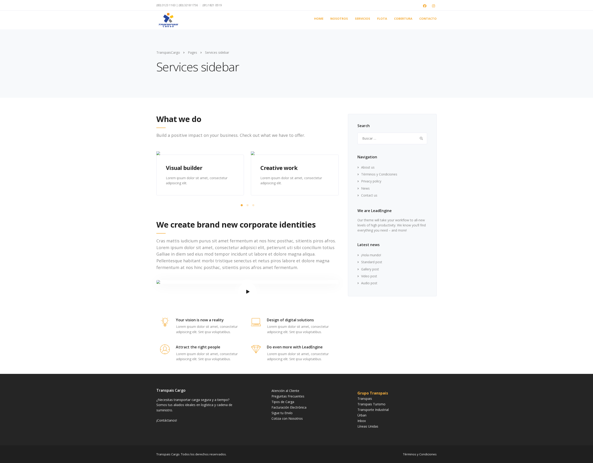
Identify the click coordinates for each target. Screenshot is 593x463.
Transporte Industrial (373, 409)
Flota (382, 18)
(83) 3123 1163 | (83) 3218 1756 (177, 5)
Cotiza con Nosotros (287, 418)
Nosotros (339, 18)
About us (368, 167)
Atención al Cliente (285, 390)
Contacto (428, 18)
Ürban (361, 415)
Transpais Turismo (371, 404)
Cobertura (403, 18)
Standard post (371, 262)
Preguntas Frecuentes (287, 396)
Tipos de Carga (282, 402)
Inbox (361, 421)
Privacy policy (371, 181)
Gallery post (370, 269)
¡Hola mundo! (371, 255)
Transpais (364, 398)
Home (318, 18)
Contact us (369, 195)
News (365, 188)
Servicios (362, 18)
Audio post (369, 283)
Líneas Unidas (367, 426)
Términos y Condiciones (379, 174)
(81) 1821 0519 (212, 5)
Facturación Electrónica (288, 407)
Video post (369, 276)
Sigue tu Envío (282, 413)
